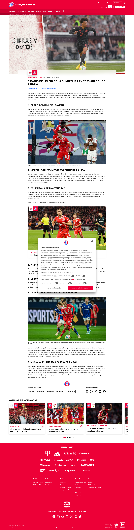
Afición (50, 11)
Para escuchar (32, 88)
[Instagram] (58, 516)
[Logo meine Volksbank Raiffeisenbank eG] (87, 470)
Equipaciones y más (80, 482)
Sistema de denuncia (49, 527)
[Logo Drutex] (81, 460)
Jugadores (78, 487)
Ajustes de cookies (76, 527)
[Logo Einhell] (45, 465)
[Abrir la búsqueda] (64, 11)
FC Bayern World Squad (66, 490)
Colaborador (67, 447)
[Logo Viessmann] (70, 471)
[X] (71, 516)
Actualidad (12, 11)
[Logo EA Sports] (92, 460)
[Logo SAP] (43, 470)
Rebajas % (78, 492)
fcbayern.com (52, 511)
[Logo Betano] (44, 460)
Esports (62, 484)
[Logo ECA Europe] (116, 525)
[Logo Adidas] (57, 453)
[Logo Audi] (84, 453)
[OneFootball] (75, 516)
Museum (58, 11)
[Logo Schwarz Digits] (54, 470)
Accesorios (78, 495)
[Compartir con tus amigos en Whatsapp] (91, 391)
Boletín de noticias (38, 482)
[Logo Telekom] (47, 453)
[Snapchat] (67, 516)
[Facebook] (53, 516)
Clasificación (48, 482)
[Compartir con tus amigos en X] (95, 391)
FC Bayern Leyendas (65, 487)
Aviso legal (11, 527)
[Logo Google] (73, 465)
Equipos (38, 11)
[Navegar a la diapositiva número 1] (64, 437)
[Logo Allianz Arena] (108, 526)
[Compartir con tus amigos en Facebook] (104, 391)
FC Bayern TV (22, 11)
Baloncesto (62, 511)
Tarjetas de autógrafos (94, 487)
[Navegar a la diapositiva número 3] (70, 437)
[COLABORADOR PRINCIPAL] (110, 6)
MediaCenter (82, 511)
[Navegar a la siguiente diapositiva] (73, 437)
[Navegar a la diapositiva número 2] (67, 437)
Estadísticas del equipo (51, 484)
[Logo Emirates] (60, 465)
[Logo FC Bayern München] (67, 504)
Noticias (18, 14)
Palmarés (90, 482)
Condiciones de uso (30, 527)
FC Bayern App (92, 484)
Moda (76, 484)
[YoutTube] (62, 516)
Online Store (78, 478)
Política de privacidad (20, 527)
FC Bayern (11, 14)
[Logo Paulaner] (87, 465)
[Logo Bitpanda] (58, 460)
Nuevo (77, 490)
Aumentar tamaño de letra (50, 88)
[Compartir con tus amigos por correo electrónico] (87, 391)
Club (44, 11)
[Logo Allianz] (70, 453)
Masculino (63, 482)
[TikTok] (80, 516)
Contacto (109, 2)
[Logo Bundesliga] (122, 525)
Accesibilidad (39, 527)
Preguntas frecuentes (60, 527)
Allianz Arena (101, 2)
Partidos (31, 11)
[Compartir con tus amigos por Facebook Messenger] (100, 391)
